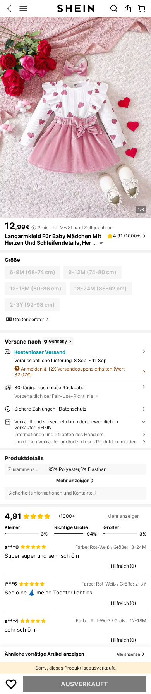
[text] (75, 555)
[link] (114, 8)
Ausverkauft (84, 684)
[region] (75, 522)
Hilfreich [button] (120, 566)
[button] (9, 8)
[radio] (32, 272)
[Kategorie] (23, 8)
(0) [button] (133, 566)
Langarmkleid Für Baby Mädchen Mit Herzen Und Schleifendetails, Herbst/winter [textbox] (53, 243)
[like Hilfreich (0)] (107, 566)
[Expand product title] (101, 243)
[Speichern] (11, 684)
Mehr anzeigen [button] (123, 516)
